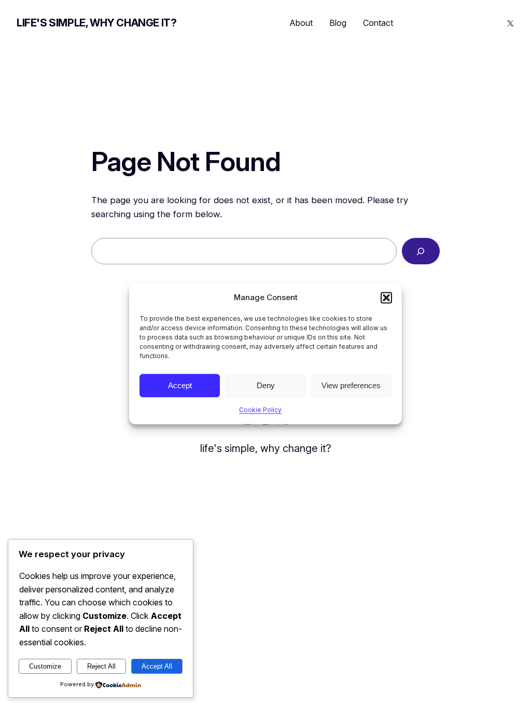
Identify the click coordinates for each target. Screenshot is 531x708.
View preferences (351, 385)
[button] (386, 297)
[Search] (421, 251)
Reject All (101, 666)
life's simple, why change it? (96, 23)
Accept (180, 385)
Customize (45, 666)
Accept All (157, 666)
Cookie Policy (260, 410)
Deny (266, 385)
